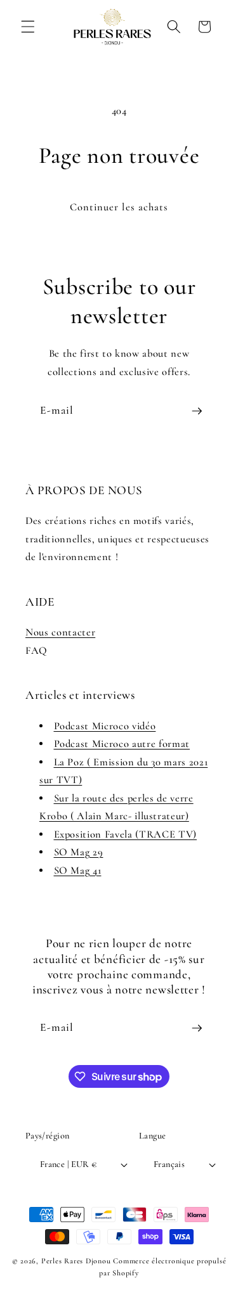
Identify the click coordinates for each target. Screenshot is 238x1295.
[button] (28, 26)
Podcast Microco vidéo (105, 726)
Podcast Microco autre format (122, 743)
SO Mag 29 (78, 852)
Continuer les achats (119, 207)
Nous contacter (60, 632)
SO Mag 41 (78, 870)
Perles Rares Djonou (76, 1260)
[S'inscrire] (197, 411)
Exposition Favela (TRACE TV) (125, 834)
